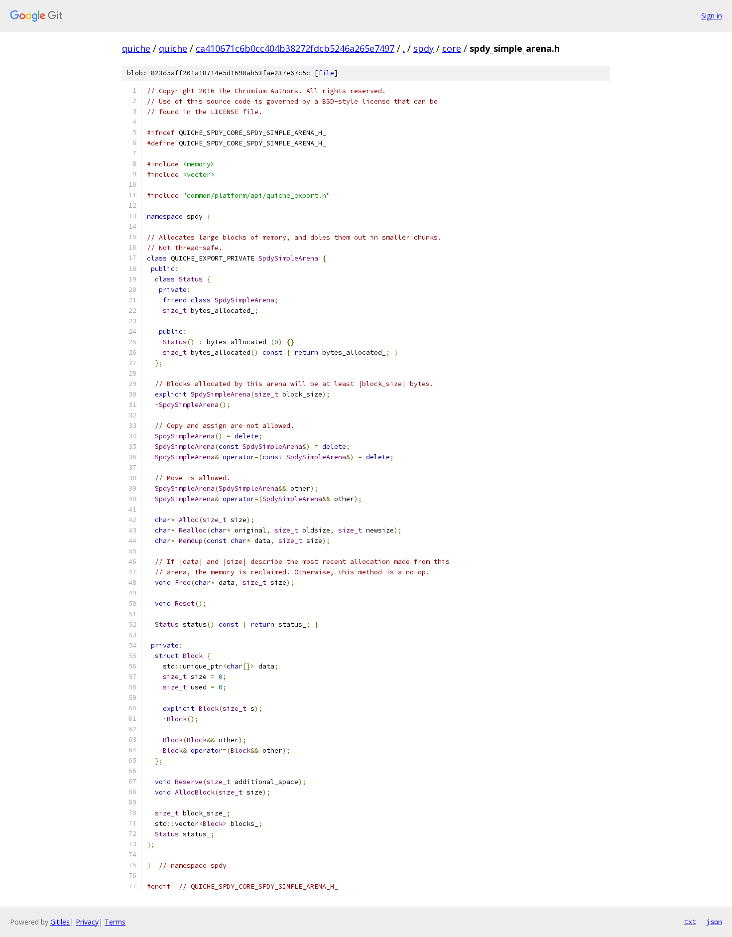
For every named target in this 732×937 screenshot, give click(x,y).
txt (690, 921)
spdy (423, 48)
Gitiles (60, 922)
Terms (115, 922)
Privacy (87, 922)
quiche (136, 48)
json (714, 921)
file (326, 73)
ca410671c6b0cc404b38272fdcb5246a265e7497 (295, 48)
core (451, 48)
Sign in (711, 15)
